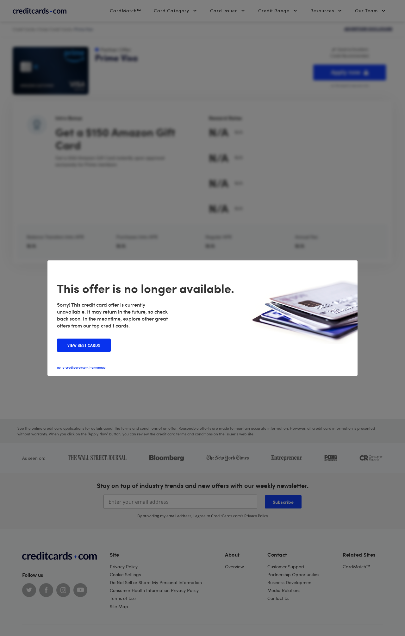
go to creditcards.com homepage (81, 367)
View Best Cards (83, 345)
